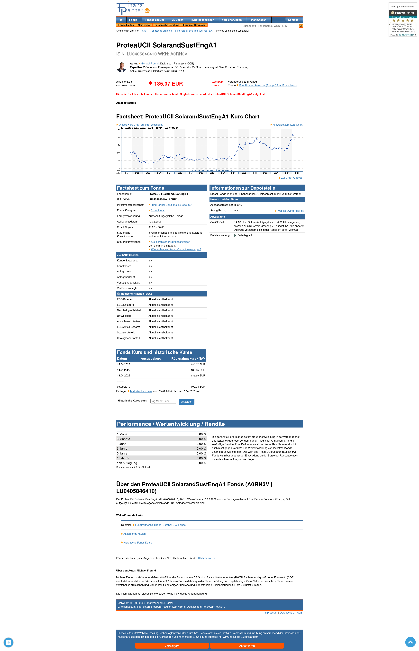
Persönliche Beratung (167, 25)
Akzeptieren (247, 646)
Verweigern (172, 646)
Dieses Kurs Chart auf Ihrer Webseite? (141, 124)
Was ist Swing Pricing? (290, 211)
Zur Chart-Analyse (291, 177)
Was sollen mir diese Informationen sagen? (176, 249)
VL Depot (178, 20)
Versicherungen (232, 20)
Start (144, 30)
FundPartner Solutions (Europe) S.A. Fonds (160, 525)
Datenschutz (287, 612)
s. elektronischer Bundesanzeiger (170, 242)
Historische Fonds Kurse (137, 542)
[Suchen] (301, 26)
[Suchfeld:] (270, 26)
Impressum (270, 612)
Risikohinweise (207, 558)
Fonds (133, 20)
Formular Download (194, 25)
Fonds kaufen (126, 25)
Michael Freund (150, 63)
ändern (254, 637)
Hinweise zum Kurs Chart (287, 124)
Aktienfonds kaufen (134, 533)
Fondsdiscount (154, 20)
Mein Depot (144, 25)
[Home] (121, 20)
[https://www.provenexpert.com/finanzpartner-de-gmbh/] (403, 19)
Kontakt (293, 20)
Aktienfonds (157, 210)
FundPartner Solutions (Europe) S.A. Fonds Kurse (268, 85)
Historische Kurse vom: (132, 400)
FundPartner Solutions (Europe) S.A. (172, 205)
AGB (299, 612)
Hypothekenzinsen (203, 20)
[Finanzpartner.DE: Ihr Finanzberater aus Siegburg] (133, 8)
